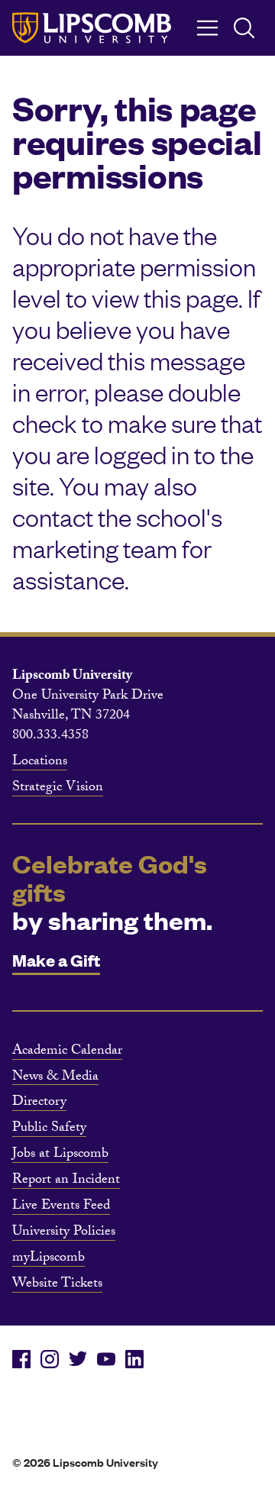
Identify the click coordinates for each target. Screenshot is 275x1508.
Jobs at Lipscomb (60, 1155)
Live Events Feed (61, 1207)
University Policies (63, 1233)
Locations (39, 763)
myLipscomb (48, 1259)
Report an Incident (66, 1181)
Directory (39, 1103)
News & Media (55, 1078)
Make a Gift (56, 959)
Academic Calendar (67, 1052)
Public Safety (49, 1129)
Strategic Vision (57, 789)
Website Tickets (57, 1285)
